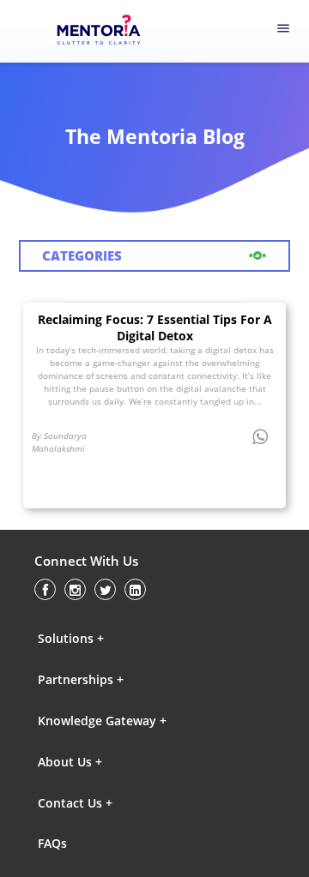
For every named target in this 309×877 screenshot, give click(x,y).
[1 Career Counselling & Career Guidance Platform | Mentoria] (108, 32)
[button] (112, 637)
